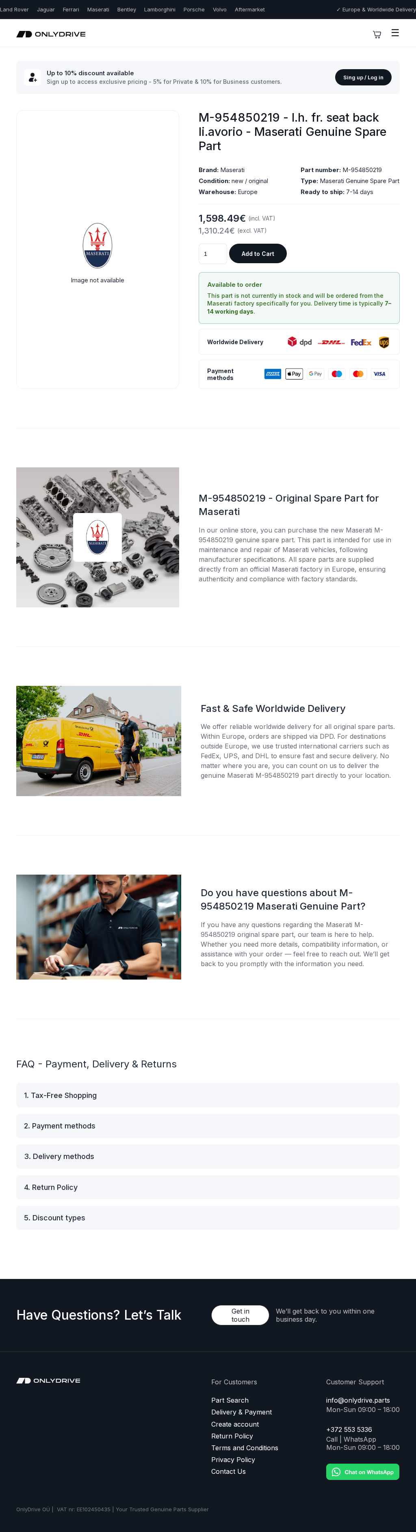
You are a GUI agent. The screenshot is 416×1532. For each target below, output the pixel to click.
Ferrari (71, 9)
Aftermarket (250, 9)
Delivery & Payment (241, 1412)
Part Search (230, 1400)
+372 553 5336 (349, 1430)
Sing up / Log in (363, 77)
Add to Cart (258, 253)
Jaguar (46, 9)
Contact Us (228, 1471)
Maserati (98, 9)
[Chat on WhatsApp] (362, 1465)
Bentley (126, 9)
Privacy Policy (233, 1460)
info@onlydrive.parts (358, 1400)
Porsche (194, 9)
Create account (235, 1424)
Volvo (220, 9)
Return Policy (232, 1436)
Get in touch (240, 1315)
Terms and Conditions (244, 1448)
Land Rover (14, 9)
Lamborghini (160, 9)
